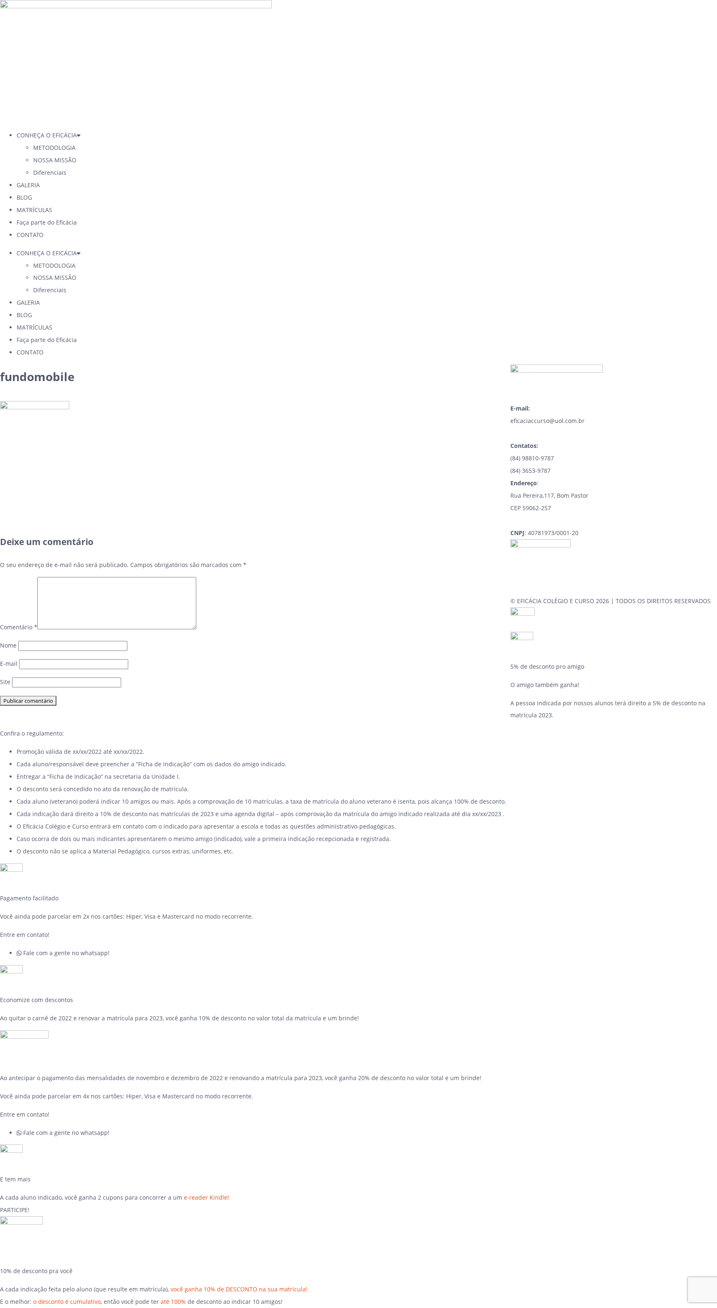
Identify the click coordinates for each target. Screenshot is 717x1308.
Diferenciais (49, 172)
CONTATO (30, 235)
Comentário (18, 627)
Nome (8, 645)
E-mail (8, 663)
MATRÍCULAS (34, 210)
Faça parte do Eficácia (47, 222)
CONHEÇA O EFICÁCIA (47, 135)
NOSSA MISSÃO (54, 160)
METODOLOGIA (54, 148)
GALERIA (28, 185)
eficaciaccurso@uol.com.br (547, 421)
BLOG (24, 197)
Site (5, 682)
